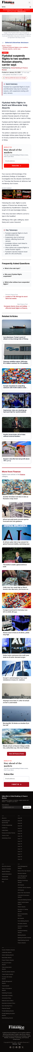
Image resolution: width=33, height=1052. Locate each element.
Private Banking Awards (8, 1011)
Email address (5, 804)
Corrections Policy (6, 998)
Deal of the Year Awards (24, 892)
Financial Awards (6, 1008)
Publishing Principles (7, 993)
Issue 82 (20, 825)
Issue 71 (20, 854)
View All (20, 859)
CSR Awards (21, 890)
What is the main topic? (12, 268)
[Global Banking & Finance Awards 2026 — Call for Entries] (16, 194)
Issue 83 (20, 823)
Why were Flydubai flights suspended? (12, 275)
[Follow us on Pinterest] (10, 1047)
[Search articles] (29, 2)
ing (22, 135)
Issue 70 (20, 856)
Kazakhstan (23, 137)
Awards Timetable (6, 868)
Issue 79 (20, 833)
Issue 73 (20, 849)
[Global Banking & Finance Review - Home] (9, 2)
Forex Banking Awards (23, 921)
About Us (4, 818)
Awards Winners (6, 871)
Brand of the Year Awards (24, 870)
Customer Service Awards (24, 887)
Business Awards (22, 873)
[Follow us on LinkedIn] (19, 1047)
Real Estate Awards (7, 957)
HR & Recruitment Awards (8, 971)
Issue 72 (20, 851)
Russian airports (13, 116)
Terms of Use (5, 835)
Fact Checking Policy (7, 1005)
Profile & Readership (7, 825)
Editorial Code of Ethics (7, 1000)
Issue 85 (20, 818)
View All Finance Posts (16, 754)
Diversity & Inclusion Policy (8, 1003)
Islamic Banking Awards (8, 955)
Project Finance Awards (8, 960)
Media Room (5, 879)
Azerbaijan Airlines (8, 135)
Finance (9, 45)
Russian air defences (21, 181)
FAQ (3, 881)
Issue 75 (20, 843)
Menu (4, 7)
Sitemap (14, 1044)
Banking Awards (22, 935)
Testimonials (5, 876)
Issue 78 (20, 836)
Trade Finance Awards (7, 974)
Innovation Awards (22, 923)
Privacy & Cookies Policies (8, 833)
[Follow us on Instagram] (13, 1047)
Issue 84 (20, 820)
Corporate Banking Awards (24, 899)
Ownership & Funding (7, 995)
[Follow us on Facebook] (16, 1047)
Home (4, 45)
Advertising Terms (6, 838)
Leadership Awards (7, 952)
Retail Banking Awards (7, 1018)
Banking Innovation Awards (24, 937)
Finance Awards (22, 942)
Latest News (5, 830)
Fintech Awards (21, 906)
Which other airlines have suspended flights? (16, 283)
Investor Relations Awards (8, 949)
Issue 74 (20, 846)
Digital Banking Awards (23, 940)
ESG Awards (21, 918)
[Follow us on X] (22, 1047)
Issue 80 (20, 831)
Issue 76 (20, 841)
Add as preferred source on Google (15, 77)
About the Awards (6, 866)
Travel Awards (5, 985)
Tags (19, 1044)
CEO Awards (21, 885)
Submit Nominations (7, 874)
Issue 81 (20, 828)
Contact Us (4, 827)
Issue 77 (20, 838)
